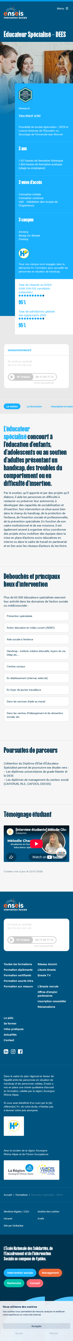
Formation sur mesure (18, 986)
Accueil (8, 1194)
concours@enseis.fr (19, 350)
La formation (34, 406)
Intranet (8, 1218)
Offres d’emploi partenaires (47, 993)
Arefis (41, 1218)
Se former (10, 1023)
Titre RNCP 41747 (30, 115)
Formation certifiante (17, 975)
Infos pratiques (14, 1029)
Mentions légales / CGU (16, 1211)
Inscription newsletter (52, 1001)
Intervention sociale (20, 1272)
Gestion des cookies (48, 1211)
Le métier (12, 406)
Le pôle (8, 1018)
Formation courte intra (18, 981)
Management (50, 1272)
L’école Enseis (47, 969)
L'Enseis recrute (48, 986)
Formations (22, 1194)
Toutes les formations (18, 964)
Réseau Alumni (47, 964)
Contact (9, 1040)
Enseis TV (44, 975)
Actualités (10, 1034)
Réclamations (46, 1007)
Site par (13, 1225)
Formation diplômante (18, 969)
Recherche (14, 1283)
